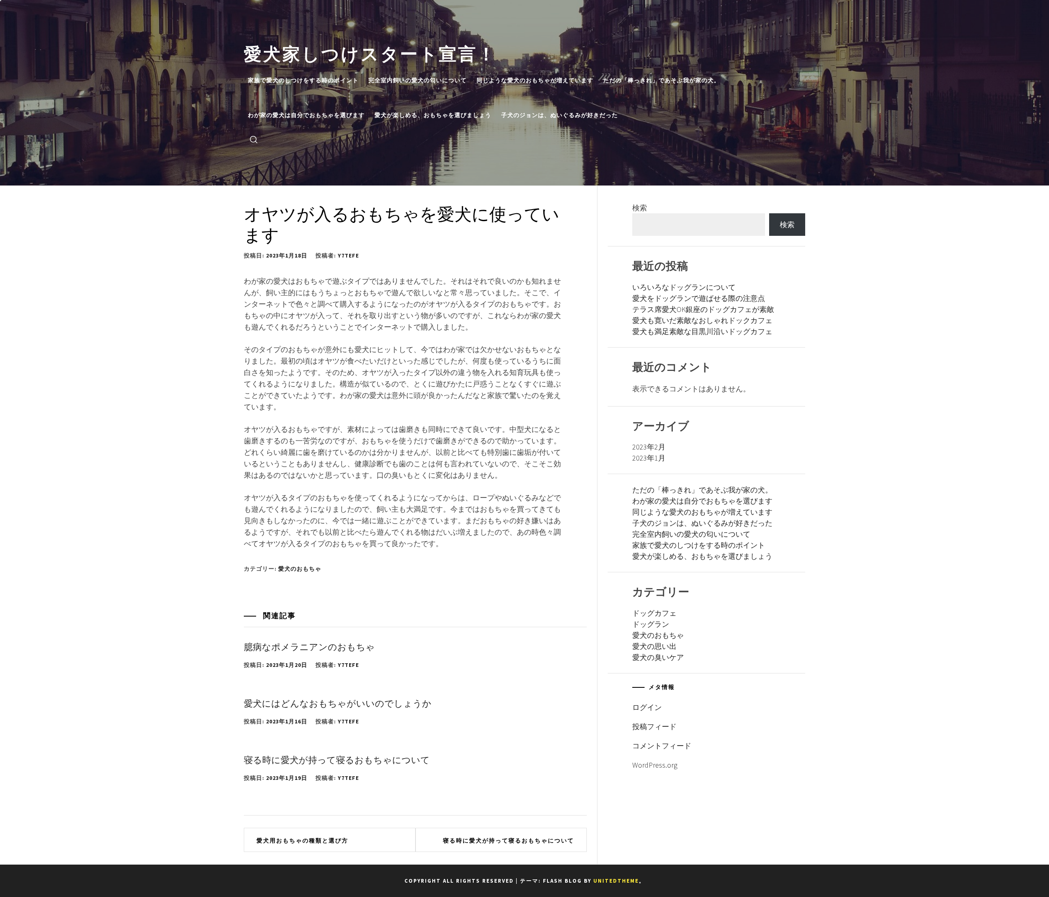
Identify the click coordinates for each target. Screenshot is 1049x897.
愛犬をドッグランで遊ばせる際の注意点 (698, 298)
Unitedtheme (616, 880)
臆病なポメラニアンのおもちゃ (309, 646)
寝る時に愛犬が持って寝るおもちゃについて (337, 759)
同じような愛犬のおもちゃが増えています (535, 80)
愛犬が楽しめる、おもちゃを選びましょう (433, 115)
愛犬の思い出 (654, 646)
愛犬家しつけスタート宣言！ (370, 52)
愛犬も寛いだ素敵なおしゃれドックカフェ (702, 320)
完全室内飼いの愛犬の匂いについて (417, 80)
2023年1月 (648, 458)
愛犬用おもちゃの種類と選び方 (302, 840)
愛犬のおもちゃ (299, 568)
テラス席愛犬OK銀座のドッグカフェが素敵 (703, 309)
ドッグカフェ (654, 613)
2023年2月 (648, 447)
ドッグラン (650, 624)
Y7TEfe (348, 255)
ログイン (647, 707)
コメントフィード (661, 745)
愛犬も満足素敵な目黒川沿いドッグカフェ (702, 331)
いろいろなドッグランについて (684, 287)
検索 (639, 207)
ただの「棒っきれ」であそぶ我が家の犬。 (661, 80)
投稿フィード (654, 726)
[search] (253, 139)
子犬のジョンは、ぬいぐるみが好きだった (559, 115)
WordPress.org (654, 765)
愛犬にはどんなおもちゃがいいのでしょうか (337, 702)
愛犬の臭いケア (658, 657)
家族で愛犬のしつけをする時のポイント (303, 80)
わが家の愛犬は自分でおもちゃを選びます (306, 115)
